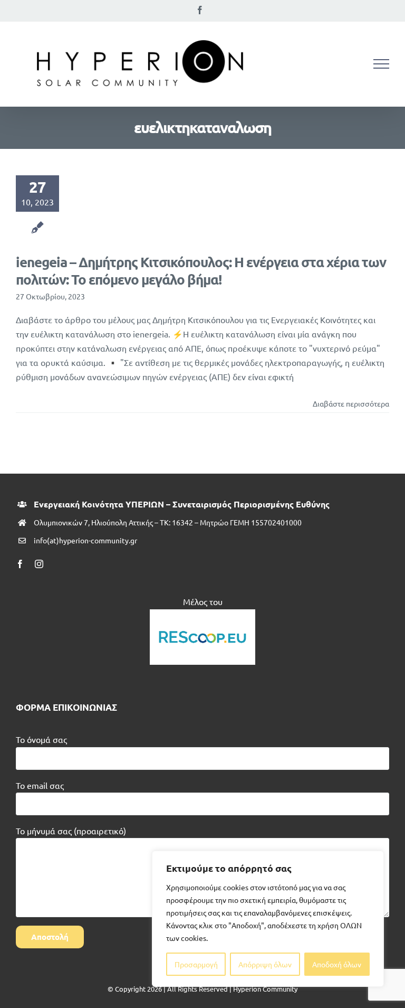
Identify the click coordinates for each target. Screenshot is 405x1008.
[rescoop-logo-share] (202, 613)
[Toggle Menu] (381, 64)
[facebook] (20, 564)
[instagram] (39, 564)
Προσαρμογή (196, 964)
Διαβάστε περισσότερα (351, 403)
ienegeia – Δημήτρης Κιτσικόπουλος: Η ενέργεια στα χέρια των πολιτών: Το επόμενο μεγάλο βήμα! (201, 270)
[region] (268, 919)
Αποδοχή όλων (336, 964)
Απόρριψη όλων (265, 964)
